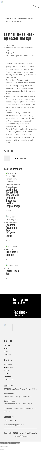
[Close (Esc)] (7, 446)
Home (6, 19)
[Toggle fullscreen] (3, 446)
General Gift (15, 19)
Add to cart (20, 158)
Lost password (8, 380)
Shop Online (8, 364)
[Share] (5, 446)
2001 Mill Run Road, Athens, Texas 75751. (20, 389)
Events (6, 351)
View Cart (3, 443)
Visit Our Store (8, 367)
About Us (7, 345)
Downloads (7, 377)
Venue (6, 348)
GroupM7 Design (21, 436)
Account (6, 370)
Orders (6, 373)
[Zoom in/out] (1, 446)
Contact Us (7, 354)
